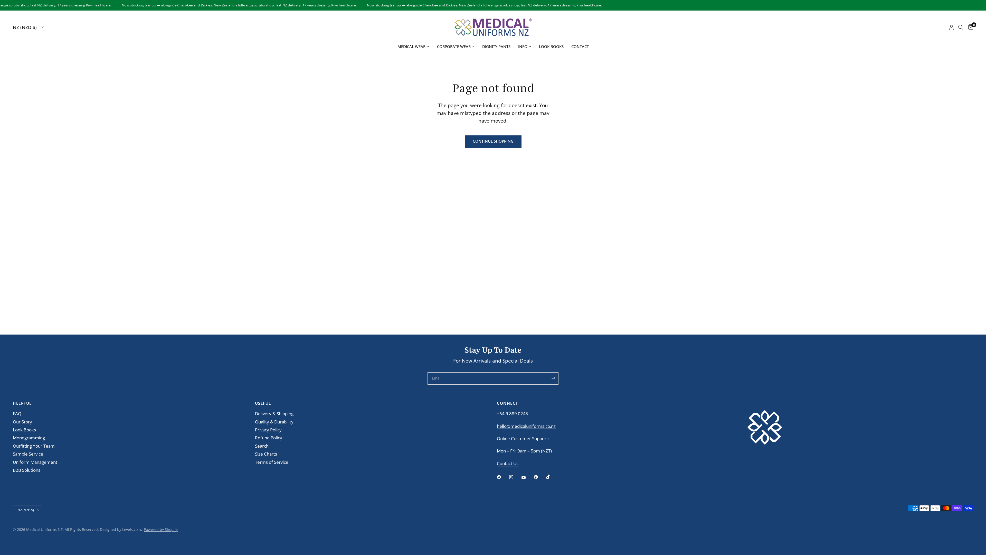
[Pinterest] (539, 477)
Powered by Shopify (161, 529)
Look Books (551, 46)
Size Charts (266, 454)
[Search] (961, 27)
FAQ (17, 414)
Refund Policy (268, 438)
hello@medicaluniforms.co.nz (526, 426)
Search (262, 446)
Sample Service (28, 454)
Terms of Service (271, 462)
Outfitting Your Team (34, 446)
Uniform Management (35, 462)
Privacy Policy (268, 430)
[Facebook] (502, 477)
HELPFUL (22, 403)
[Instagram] (514, 477)
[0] (969, 27)
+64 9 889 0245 (512, 414)
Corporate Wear (454, 46)
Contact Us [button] (507, 463)
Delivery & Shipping (274, 414)
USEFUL (263, 403)
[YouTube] (527, 477)
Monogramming (29, 438)
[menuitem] (413, 46)
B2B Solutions (26, 470)
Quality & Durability (274, 422)
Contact (580, 46)
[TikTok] (551, 477)
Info (522, 46)
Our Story (22, 422)
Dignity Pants (496, 46)
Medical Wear (411, 46)
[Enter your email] (553, 378)
